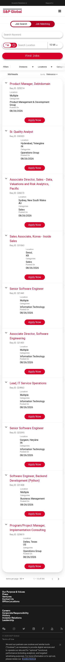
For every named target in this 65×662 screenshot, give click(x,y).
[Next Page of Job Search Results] (58, 579)
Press (5, 594)
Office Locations (11, 601)
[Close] (60, 644)
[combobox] (31, 34)
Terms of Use (8, 639)
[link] (32, 102)
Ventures (7, 596)
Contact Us (8, 599)
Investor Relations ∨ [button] (19, 3)
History (6, 615)
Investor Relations (12, 617)
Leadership (8, 620)
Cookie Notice (29, 659)
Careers (6, 610)
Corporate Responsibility (15, 613)
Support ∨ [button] (49, 3)
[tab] (21, 24)
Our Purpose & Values (13, 591)
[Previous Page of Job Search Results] (52, 579)
